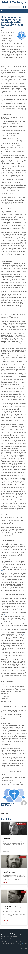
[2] (23, 634)
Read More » (5, 847)
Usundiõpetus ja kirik (9, 872)
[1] (4, 614)
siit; (22, 943)
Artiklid (3, 811)
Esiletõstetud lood (10, 811)
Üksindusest (6, 838)
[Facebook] (23, 7)
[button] (2, 11)
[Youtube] (26, 7)
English (25, 10)
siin (2, 570)
